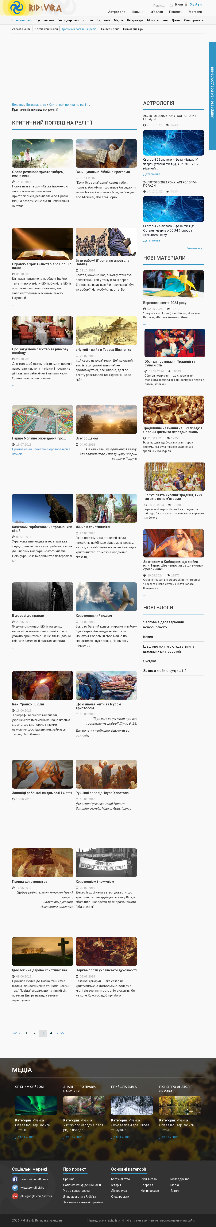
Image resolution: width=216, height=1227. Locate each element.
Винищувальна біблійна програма (103, 172)
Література (135, 20)
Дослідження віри (46, 29)
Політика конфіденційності (82, 1185)
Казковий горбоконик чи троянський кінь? (42, 529)
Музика (38, 1120)
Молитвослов (157, 20)
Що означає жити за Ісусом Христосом (98, 706)
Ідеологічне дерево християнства (39, 970)
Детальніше (151, 174)
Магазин (195, 12)
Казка (148, 637)
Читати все (194, 248)
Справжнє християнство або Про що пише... (42, 266)
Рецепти (175, 12)
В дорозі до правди (28, 616)
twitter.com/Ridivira (32, 1187)
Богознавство (21, 20)
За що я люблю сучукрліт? (164, 670)
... (41, 199)
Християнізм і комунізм (95, 882)
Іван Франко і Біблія (28, 704)
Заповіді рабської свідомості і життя (42, 793)
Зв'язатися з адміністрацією (83, 1202)
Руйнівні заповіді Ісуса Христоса (102, 793)
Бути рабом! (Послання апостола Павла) (102, 262)
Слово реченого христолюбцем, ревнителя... (38, 174)
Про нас (68, 1179)
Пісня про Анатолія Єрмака (176, 1089)
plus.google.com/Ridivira (36, 1196)
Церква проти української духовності (106, 970)
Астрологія (117, 12)
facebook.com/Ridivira (34, 1179)
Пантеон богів (110, 29)
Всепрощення (87, 438)
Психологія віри (133, 29)
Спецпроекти (194, 20)
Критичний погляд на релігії (79, 29)
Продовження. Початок (29, 449)
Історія (87, 20)
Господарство (68, 20)
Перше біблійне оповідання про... (39, 438)
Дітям (175, 20)
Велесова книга (21, 29)
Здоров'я (103, 20)
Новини (137, 12)
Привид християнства (29, 882)
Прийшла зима (124, 1087)
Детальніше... (25, 1137)
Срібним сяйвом (29, 1087)
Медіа (118, 20)
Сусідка (149, 661)
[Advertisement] (108, 64)
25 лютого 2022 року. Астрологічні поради (170, 117)
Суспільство (44, 20)
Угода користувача (76, 1191)
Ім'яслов (156, 12)
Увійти (196, 4)
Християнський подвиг (94, 616)
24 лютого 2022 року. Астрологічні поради (170, 184)
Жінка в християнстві (93, 527)
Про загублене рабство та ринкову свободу (40, 351)
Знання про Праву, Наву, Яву (79, 1089)
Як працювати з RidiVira (79, 1196)
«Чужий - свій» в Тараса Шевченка (103, 350)
